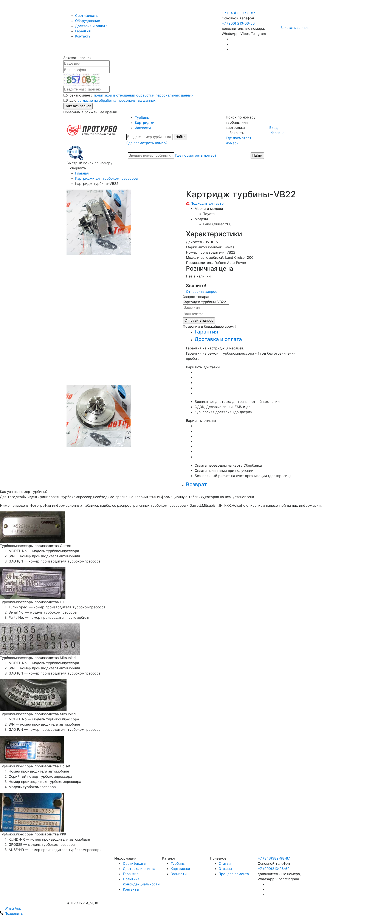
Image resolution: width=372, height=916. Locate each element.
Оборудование (87, 21)
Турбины (142, 117)
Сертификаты (86, 15)
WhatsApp (12, 908)
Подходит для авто (207, 203)
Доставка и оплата (91, 26)
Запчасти (143, 128)
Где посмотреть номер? (146, 143)
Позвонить (13, 913)
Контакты (83, 36)
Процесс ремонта (234, 874)
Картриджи (144, 122)
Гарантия (83, 31)
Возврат (196, 484)
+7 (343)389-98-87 (274, 858)
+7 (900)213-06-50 (274, 868)
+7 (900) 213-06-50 (239, 8)
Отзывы (225, 868)
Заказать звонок (295, 27)
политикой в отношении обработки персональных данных (143, 95)
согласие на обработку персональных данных (117, 100)
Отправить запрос (201, 291)
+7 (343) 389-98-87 (238, 13)
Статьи (225, 863)
